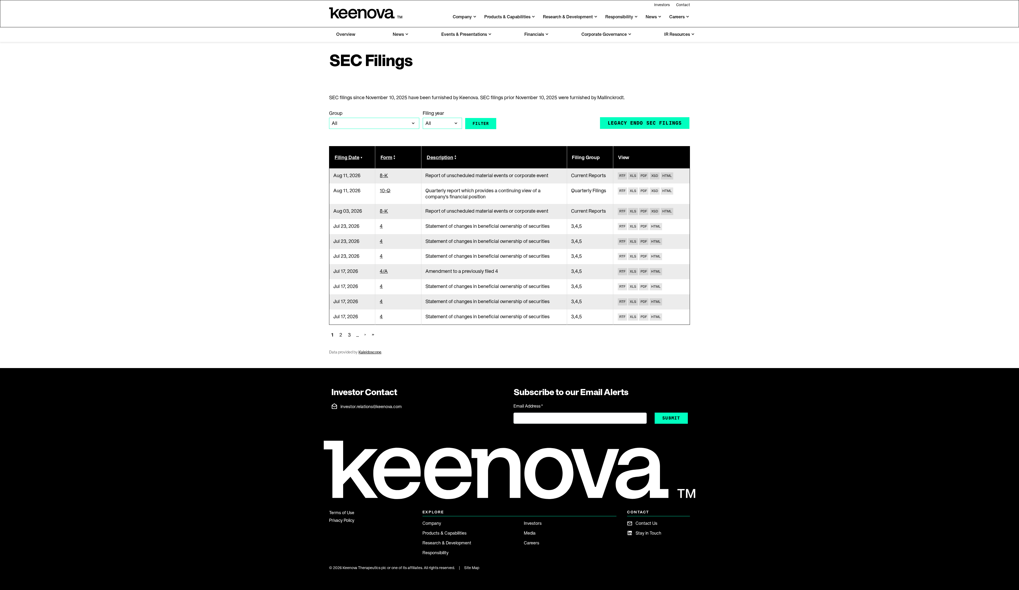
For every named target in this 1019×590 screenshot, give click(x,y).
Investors (662, 5)
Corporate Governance (604, 34)
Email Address (528, 406)
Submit (671, 418)
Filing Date (347, 157)
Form (386, 157)
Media (530, 533)
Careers (531, 542)
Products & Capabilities (444, 533)
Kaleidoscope (370, 352)
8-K (384, 175)
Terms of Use (341, 512)
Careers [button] (677, 16)
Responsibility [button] (619, 16)
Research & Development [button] (568, 16)
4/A (384, 271)
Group (336, 113)
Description (440, 157)
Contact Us (646, 523)
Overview (345, 34)
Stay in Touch (648, 533)
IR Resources (677, 34)
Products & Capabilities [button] (507, 16)
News (398, 34)
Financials (534, 34)
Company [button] (462, 16)
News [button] (651, 16)
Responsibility (435, 552)
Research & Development (446, 542)
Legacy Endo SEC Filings (645, 123)
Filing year (433, 113)
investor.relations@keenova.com (371, 406)
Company (431, 523)
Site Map (471, 568)
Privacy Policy (341, 520)
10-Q (385, 190)
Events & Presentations (464, 34)
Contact (683, 5)
